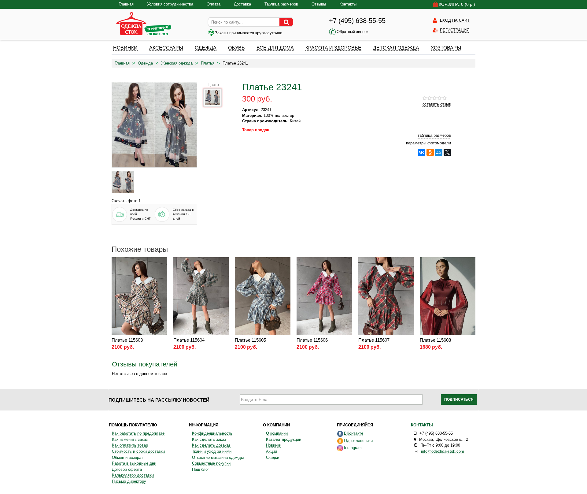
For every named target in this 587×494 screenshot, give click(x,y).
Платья (207, 63)
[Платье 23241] (123, 182)
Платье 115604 (189, 340)
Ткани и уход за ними (211, 451)
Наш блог (200, 469)
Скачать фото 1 (126, 201)
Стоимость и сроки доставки (138, 451)
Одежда (145, 63)
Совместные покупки (211, 463)
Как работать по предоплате (138, 433)
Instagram (353, 447)
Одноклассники (358, 440)
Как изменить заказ (130, 439)
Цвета (213, 84)
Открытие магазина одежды (218, 457)
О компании (277, 433)
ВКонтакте (353, 433)
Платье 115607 (373, 340)
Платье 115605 (250, 340)
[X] (447, 152)
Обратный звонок (352, 31)
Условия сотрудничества (170, 4)
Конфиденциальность (212, 433)
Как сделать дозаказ (211, 445)
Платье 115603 (127, 340)
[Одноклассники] (430, 152)
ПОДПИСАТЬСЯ (459, 399)
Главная (126, 4)
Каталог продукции (283, 439)
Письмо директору (129, 481)
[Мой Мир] (438, 152)
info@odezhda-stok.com (442, 451)
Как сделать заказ (209, 439)
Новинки (273, 445)
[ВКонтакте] (421, 152)
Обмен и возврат (127, 457)
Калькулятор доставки (133, 475)
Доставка (242, 4)
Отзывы (319, 4)
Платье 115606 (312, 340)
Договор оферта (127, 469)
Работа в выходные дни (134, 463)
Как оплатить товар (130, 445)
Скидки (272, 457)
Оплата (213, 4)
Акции (271, 451)
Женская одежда (177, 63)
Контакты (347, 4)
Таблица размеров (281, 4)
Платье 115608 (435, 340)
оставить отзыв (437, 104)
